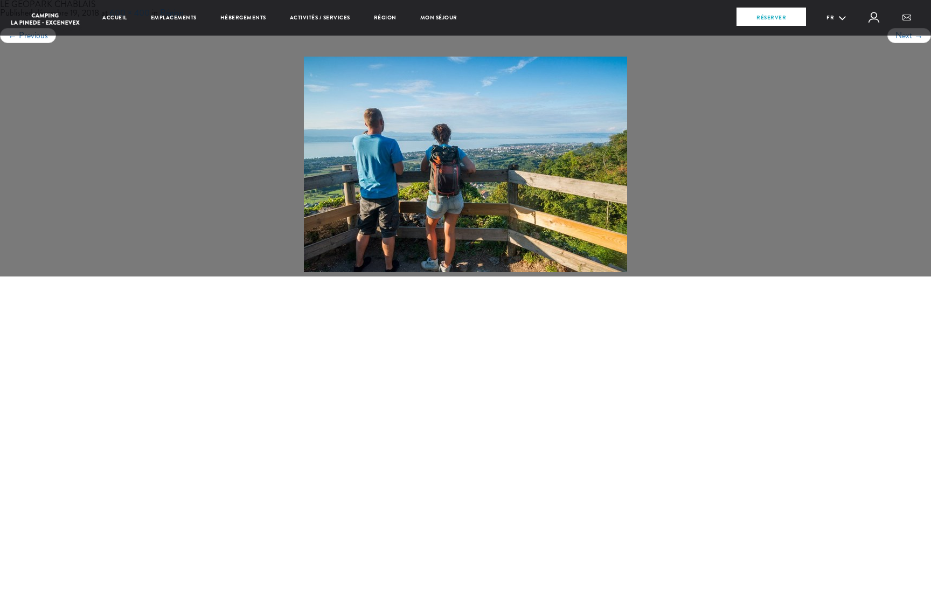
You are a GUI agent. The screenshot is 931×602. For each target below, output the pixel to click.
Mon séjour (438, 17)
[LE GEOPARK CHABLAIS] (465, 164)
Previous (28, 35)
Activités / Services (320, 17)
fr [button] (831, 17)
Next (909, 35)
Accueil (114, 17)
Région (385, 17)
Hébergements (243, 17)
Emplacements (174, 17)
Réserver (771, 17)
